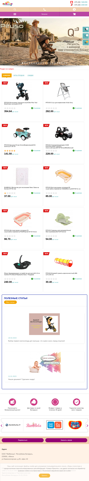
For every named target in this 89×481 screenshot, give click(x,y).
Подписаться (22, 440)
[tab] (7, 75)
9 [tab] (41, 63)
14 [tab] (52, 63)
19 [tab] (64, 63)
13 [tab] (50, 63)
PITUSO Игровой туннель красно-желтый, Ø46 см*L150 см (61, 274)
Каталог (45, 14)
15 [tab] (55, 63)
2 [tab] (24, 63)
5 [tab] (31, 63)
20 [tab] (66, 63)
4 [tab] (29, 63)
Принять (44, 475)
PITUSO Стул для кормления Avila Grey (59, 102)
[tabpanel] (44, 41)
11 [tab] (45, 63)
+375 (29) (80, 2)
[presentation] (7, 75)
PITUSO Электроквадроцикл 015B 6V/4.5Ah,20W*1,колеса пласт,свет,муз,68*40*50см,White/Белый (59, 146)
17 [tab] (59, 63)
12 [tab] (48, 63)
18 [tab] (61, 63)
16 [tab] (57, 63)
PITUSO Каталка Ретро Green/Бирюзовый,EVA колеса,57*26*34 (20, 145)
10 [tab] (43, 63)
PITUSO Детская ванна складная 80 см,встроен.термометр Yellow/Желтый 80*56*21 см (63, 188)
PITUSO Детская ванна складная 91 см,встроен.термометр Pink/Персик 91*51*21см (20, 231)
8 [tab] (38, 63)
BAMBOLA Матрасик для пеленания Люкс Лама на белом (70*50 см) (21, 188)
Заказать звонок (66, 440)
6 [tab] (34, 63)
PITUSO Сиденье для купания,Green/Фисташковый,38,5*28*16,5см (58, 231)
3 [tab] (27, 63)
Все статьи (10, 302)
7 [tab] (36, 63)
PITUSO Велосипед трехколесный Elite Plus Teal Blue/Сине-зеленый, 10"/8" (20, 103)
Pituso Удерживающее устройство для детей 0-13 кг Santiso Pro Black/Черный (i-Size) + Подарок (22, 274)
